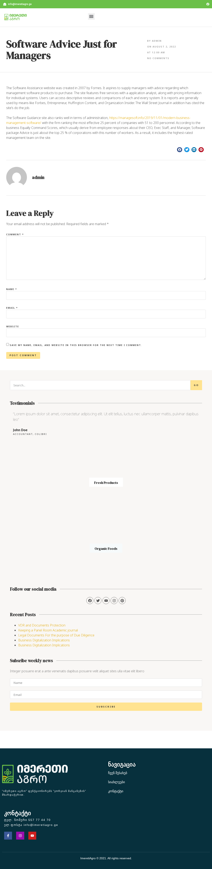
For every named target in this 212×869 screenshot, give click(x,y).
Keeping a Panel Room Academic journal (48, 630)
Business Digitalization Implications (44, 640)
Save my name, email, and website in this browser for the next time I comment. (76, 345)
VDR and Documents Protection (41, 625)
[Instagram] (114, 600)
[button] (91, 16)
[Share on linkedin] (194, 149)
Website (12, 326)
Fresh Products (106, 482)
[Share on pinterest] (201, 149)
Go (196, 385)
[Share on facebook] (179, 149)
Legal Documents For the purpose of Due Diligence (56, 635)
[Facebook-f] (8, 836)
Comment (15, 234)
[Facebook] (208, 4)
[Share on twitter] (186, 149)
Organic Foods (106, 548)
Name (11, 289)
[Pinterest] (122, 600)
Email (12, 308)
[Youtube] (32, 836)
